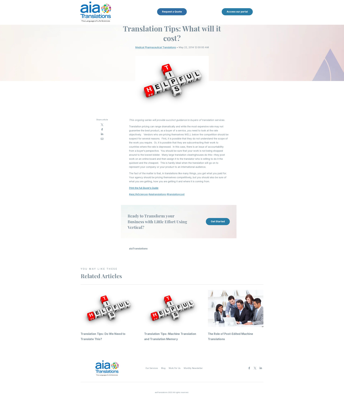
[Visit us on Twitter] (255, 368)
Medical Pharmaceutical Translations (155, 47)
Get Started (218, 221)
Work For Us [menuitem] (174, 368)
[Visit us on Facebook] (249, 368)
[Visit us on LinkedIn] (260, 368)
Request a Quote (172, 11)
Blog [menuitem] (163, 368)
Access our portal (237, 11)
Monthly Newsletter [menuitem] (193, 368)
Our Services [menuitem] (152, 368)
